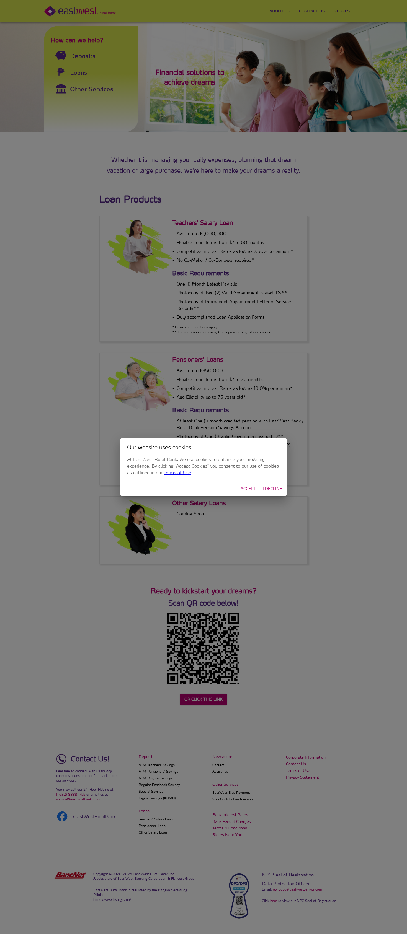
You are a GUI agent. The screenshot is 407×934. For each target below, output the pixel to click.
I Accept (247, 488)
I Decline (272, 488)
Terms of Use (177, 472)
